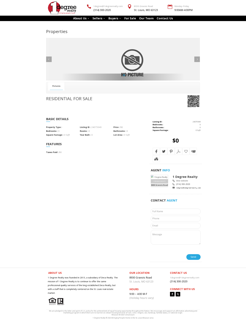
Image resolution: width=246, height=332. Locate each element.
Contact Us (165, 18)
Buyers (113, 18)
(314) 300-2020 (102, 10)
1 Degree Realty (185, 176)
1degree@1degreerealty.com (108, 6)
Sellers (97, 18)
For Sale (130, 18)
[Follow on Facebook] (172, 294)
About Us (80, 18)
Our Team (146, 18)
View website (182, 180)
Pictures (56, 86)
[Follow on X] (178, 294)
